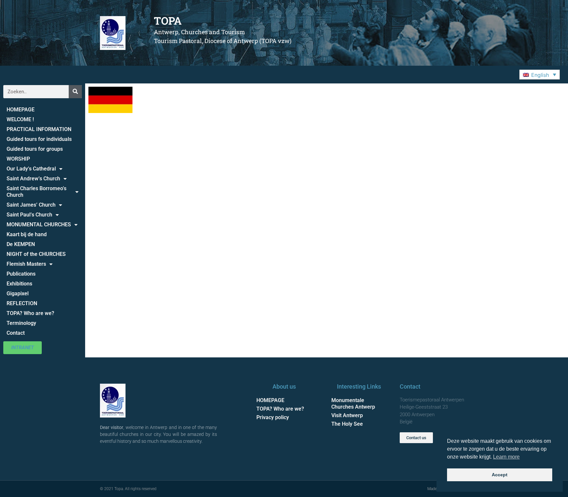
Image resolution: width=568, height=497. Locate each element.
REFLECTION (22, 303)
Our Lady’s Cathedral (31, 169)
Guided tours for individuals (39, 139)
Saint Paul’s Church (29, 215)
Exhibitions (19, 284)
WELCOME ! (20, 119)
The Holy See (347, 424)
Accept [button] (500, 474)
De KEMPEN (21, 244)
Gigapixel (18, 293)
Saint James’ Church (31, 205)
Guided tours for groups (35, 149)
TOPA (168, 20)
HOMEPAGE (21, 109)
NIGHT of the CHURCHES (36, 254)
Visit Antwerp (347, 415)
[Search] (75, 91)
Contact (16, 333)
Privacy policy (272, 417)
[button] (539, 74)
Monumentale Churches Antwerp (353, 403)
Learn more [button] (506, 457)
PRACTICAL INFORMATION (39, 129)
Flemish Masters (26, 264)
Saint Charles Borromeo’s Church (36, 191)
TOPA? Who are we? (30, 313)
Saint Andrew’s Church (33, 178)
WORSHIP (18, 159)
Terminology (21, 323)
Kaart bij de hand (27, 234)
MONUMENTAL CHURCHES (39, 224)
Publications (21, 274)
